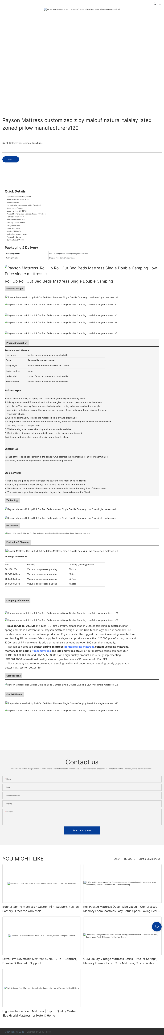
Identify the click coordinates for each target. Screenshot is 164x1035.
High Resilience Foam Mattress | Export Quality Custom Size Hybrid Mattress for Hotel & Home (40, 1013)
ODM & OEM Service (149, 858)
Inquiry (10, 159)
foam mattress (42, 650)
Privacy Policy (43, 1031)
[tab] (82, 180)
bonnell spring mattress (79, 646)
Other (116, 858)
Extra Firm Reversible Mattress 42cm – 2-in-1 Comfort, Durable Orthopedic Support (39, 961)
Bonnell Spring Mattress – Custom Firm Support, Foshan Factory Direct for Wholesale (40, 909)
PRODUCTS (129, 858)
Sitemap (31, 1031)
